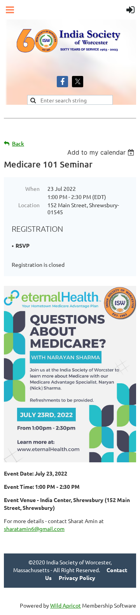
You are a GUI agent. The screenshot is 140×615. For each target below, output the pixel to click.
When (32, 188)
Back (18, 143)
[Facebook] (62, 81)
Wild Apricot (65, 605)
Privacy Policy (77, 577)
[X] (77, 81)
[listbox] (101, 152)
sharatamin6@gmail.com (34, 528)
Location (29, 204)
